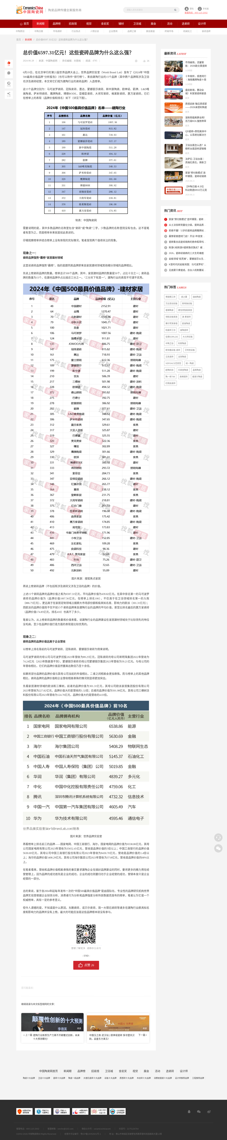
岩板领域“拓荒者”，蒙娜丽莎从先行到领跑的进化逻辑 (188, 259)
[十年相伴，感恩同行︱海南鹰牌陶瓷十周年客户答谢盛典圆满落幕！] (174, 80)
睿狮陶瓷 (169, 310)
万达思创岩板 (171, 303)
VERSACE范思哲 (173, 363)
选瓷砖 (170, 1071)
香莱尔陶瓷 (197, 377)
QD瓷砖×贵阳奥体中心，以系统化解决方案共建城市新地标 (195, 135)
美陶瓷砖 (184, 330)
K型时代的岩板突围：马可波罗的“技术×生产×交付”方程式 (188, 264)
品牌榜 (81, 1071)
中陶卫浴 (169, 343)
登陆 (192, 9)
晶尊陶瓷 (197, 370)
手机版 (206, 9)
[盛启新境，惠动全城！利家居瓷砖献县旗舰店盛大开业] (174, 94)
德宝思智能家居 (185, 310)
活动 (157, 1071)
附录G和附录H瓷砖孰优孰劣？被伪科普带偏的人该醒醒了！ (188, 247)
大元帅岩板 (188, 337)
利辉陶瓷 (182, 343)
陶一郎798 (170, 377)
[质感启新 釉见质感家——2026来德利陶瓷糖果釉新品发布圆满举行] (174, 107)
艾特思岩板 (190, 350)
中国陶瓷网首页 (48, 1071)
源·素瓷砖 (186, 317)
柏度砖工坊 (170, 330)
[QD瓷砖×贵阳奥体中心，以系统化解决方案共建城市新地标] (174, 135)
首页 (18, 39)
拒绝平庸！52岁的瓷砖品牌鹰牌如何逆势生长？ (188, 230)
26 (148, 61)
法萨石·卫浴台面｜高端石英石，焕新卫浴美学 (195, 162)
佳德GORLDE (172, 337)
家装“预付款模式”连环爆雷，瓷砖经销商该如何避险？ (195, 176)
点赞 (89, 965)
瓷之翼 (184, 297)
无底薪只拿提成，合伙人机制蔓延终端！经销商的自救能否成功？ (188, 270)
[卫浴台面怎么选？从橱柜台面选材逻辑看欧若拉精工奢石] (174, 149)
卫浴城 (109, 1071)
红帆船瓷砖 (170, 383)
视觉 (135, 1071)
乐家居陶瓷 (183, 370)
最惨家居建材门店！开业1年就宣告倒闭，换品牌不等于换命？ (188, 236)
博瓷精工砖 (170, 297)
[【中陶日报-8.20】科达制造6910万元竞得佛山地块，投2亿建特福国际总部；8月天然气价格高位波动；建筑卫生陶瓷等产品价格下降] (174, 190)
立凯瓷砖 (169, 357)
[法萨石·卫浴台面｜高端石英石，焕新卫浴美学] (174, 163)
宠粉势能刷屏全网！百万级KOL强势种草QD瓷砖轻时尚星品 (195, 121)
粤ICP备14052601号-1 (90, 1134)
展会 (146, 1071)
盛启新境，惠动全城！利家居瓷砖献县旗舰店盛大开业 (195, 93)
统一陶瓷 (190, 363)
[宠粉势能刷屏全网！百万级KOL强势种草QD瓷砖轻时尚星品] (174, 121)
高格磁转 (184, 377)
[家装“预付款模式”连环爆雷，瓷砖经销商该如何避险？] (174, 176)
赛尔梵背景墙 (171, 323)
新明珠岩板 (187, 303)
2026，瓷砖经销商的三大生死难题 (186, 253)
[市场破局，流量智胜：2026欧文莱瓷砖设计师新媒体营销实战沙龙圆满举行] (174, 66)
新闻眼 (28, 39)
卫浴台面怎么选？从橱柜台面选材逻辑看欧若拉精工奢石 (195, 148)
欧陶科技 (169, 370)
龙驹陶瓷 (182, 357)
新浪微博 (209, 1111)
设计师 (184, 1071)
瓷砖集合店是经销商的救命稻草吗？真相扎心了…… (188, 242)
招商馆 (95, 1071)
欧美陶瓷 (186, 323)
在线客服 (189, 1111)
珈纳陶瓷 (197, 297)
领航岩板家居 (171, 317)
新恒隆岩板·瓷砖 (173, 350)
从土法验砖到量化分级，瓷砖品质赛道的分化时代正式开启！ (188, 225)
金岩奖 (123, 1071)
